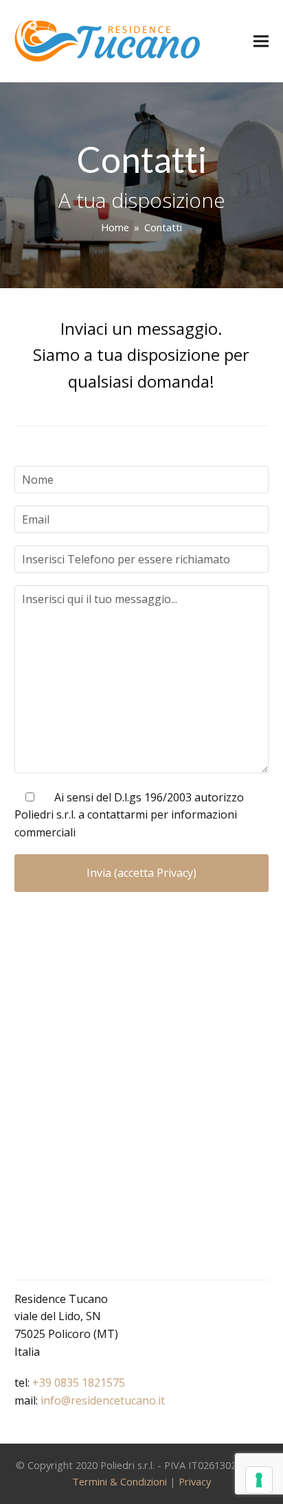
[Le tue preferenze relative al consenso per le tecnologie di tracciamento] (259, 1480)
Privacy (195, 1481)
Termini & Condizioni (119, 1481)
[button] (261, 41)
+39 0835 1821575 (78, 1382)
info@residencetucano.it (103, 1400)
